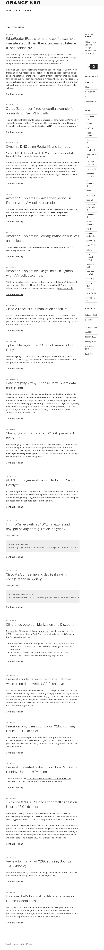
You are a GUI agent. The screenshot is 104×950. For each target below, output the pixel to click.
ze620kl (91, 293)
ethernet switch (90, 163)
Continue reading (14, 94)
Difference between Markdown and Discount (40, 624)
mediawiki (90, 215)
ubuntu (90, 279)
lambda (90, 195)
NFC (87, 97)
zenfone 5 (90, 299)
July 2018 (89, 354)
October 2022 (91, 327)
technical (90, 265)
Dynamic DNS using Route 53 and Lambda (38, 146)
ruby (89, 250)
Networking (90, 92)
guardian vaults (90, 174)
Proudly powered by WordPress (18, 944)
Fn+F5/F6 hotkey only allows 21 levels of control (50, 740)
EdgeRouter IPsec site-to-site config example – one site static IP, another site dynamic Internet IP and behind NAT (42, 43)
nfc (88, 229)
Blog (18, 10)
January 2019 (90, 342)
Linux (87, 87)
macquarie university (90, 207)
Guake (18, 746)
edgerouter (91, 155)
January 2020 (90, 337)
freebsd (91, 169)
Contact (29, 10)
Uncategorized (91, 101)
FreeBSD (89, 82)
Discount (10, 631)
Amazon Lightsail (28, 910)
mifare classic (90, 223)
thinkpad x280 (90, 272)
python (90, 241)
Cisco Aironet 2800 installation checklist (36, 309)
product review (90, 234)
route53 (91, 245)
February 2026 (91, 315)
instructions (28, 907)
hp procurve (90, 183)
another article (61, 215)
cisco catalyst (91, 148)
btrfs (89, 128)
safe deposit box (89, 257)
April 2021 (89, 332)
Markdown (44, 631)
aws (89, 124)
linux (89, 200)
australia (90, 117)
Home (8, 10)
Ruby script (27, 825)
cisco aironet (90, 134)
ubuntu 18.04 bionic (90, 286)
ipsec (89, 191)
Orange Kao (23, 3)
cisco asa (90, 141)
